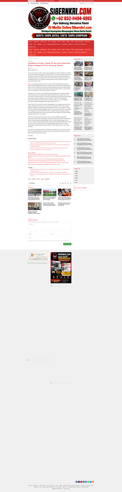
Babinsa (76, 171)
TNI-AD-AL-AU (44, 41)
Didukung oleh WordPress (57, 488)
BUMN (72, 41)
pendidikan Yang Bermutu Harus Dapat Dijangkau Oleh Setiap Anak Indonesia (64, 204)
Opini (35, 44)
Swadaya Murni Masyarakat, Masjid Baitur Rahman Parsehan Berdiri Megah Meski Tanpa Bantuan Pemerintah (88, 114)
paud (42, 179)
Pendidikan (40, 44)
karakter (34, 179)
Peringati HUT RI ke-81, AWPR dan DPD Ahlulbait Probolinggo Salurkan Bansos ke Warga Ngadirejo (88, 68)
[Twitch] (86, 482)
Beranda (30, 41)
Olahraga (30, 44)
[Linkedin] (84, 482)
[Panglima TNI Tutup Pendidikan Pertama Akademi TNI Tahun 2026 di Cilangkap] (49, 192)
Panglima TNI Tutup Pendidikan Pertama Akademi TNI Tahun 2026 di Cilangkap (49, 198)
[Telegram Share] (68, 183)
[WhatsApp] (88, 482)
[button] (93, 3)
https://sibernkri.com (35, 3)
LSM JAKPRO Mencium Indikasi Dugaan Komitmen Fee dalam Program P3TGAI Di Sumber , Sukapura (84, 140)
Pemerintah (54, 41)
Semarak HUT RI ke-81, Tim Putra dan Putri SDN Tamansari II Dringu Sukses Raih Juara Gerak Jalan (48, 162)
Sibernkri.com (36, 41)
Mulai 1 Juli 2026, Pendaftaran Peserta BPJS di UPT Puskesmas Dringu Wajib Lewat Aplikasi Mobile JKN (84, 153)
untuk (65, 109)
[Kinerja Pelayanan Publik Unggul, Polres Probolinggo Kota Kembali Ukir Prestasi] (88, 121)
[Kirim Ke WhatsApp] (70, 183)
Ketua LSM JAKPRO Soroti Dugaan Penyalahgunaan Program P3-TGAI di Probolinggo (84, 144)
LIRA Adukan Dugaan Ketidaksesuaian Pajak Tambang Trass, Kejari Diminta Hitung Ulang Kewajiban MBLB (88, 89)
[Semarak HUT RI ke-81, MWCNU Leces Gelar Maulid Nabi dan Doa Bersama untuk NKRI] (88, 94)
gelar (76, 182)
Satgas (76, 175)
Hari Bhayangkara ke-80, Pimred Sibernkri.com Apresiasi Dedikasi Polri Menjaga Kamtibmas (84, 149)
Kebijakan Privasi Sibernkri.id (80, 44)
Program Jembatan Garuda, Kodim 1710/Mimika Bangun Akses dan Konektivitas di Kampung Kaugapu (60, 1)
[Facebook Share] (60, 183)
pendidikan (47, 179)
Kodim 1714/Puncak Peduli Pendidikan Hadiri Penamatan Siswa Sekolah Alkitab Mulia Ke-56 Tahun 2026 (49, 204)
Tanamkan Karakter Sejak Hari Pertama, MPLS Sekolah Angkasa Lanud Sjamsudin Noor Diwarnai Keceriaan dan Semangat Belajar (64, 198)
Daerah (59, 41)
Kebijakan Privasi (32, 46)
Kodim (76, 177)
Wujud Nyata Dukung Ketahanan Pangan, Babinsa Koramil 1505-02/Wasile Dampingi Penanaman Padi (85, 162)
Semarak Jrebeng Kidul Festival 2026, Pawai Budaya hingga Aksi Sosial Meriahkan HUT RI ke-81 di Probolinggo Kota (78, 68)
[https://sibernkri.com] (61, 22)
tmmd (76, 173)
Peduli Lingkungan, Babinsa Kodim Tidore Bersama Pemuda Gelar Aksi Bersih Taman (84, 158)
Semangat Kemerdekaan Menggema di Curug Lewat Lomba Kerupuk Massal (43, 154)
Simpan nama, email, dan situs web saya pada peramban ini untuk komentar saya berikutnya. (49, 240)
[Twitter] (79, 482)
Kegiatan (30, 84)
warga (76, 180)
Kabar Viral (87, 41)
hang (29, 179)
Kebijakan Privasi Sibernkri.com (53, 44)
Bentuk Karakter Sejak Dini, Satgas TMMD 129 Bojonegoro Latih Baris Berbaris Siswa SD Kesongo (34, 198)
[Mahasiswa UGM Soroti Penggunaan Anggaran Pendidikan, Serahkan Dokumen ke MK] (34, 206)
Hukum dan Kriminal (79, 41)
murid (38, 179)
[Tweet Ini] (63, 183)
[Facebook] (77, 482)
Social (45, 44)
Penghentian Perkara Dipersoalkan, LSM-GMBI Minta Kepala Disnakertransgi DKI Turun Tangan (78, 99)
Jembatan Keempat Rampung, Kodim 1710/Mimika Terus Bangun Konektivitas (48, 172)
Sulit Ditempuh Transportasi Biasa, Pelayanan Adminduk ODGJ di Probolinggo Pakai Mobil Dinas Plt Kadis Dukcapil (49, 157)
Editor (32, 67)
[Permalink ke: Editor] (29, 68)
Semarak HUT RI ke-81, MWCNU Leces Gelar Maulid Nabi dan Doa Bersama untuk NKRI (45, 159)
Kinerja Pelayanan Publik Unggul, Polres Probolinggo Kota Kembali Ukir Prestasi (44, 164)
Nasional (68, 41)
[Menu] (29, 3)
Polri (49, 41)
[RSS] (93, 482)
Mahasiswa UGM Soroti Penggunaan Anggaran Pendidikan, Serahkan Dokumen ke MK (34, 212)
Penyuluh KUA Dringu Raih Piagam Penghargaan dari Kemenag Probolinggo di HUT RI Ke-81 (46, 160)
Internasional (64, 44)
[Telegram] (91, 482)
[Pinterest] (81, 482)
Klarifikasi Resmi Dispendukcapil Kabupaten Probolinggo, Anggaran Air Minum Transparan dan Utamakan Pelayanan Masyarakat (78, 89)
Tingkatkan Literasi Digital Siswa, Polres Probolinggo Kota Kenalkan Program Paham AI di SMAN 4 (88, 78)
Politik (63, 41)
